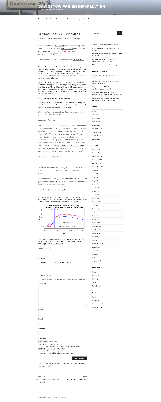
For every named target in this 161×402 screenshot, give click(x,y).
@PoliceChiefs (55, 182)
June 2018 (95, 254)
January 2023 (96, 125)
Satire (94, 282)
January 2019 (96, 229)
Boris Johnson (64, 261)
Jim (53, 31)
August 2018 (96, 247)
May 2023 (95, 111)
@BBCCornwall (67, 49)
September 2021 (97, 167)
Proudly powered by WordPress (57, 397)
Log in (94, 297)
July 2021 (95, 174)
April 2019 (95, 219)
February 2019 (96, 226)
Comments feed (97, 304)
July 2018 (95, 250)
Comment (42, 284)
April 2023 (95, 114)
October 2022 (96, 132)
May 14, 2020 (62, 190)
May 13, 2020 (78, 60)
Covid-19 (74, 261)
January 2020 (96, 205)
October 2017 (96, 261)
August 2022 (96, 139)
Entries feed (96, 300)
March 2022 (96, 149)
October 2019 (96, 209)
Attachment (43, 338)
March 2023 (96, 118)
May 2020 (95, 191)
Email (41, 319)
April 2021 (95, 184)
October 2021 (96, 163)
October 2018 (96, 240)
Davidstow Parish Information (71, 6)
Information (59, 19)
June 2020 (95, 188)
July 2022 (95, 142)
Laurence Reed (53, 262)
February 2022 (96, 153)
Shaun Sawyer (65, 262)
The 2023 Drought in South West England (105, 44)
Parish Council (96, 275)
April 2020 (95, 195)
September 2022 (97, 135)
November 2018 (97, 236)
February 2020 (96, 202)
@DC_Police (58, 51)
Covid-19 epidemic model (73, 197)
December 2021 (97, 156)
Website (41, 329)
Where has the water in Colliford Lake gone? (106, 65)
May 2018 (95, 257)
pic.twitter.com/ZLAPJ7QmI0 (49, 54)
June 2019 (95, 212)
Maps (68, 19)
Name (41, 309)
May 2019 (95, 215)
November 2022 (97, 128)
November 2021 (97, 160)
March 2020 (96, 198)
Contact (86, 19)
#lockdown (59, 46)
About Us (48, 19)
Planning (77, 19)
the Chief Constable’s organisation (70, 145)
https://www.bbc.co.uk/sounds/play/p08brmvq (54, 98)
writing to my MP (60, 67)
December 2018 (97, 233)
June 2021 (95, 177)
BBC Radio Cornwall (49, 261)
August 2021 (96, 170)
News (40, 19)
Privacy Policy (42, 397)
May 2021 (95, 181)
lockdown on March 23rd (54, 244)
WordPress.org (97, 307)
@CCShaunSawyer (45, 51)
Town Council (96, 286)
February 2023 (96, 121)
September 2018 (97, 243)
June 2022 (95, 146)
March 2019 (96, 222)
